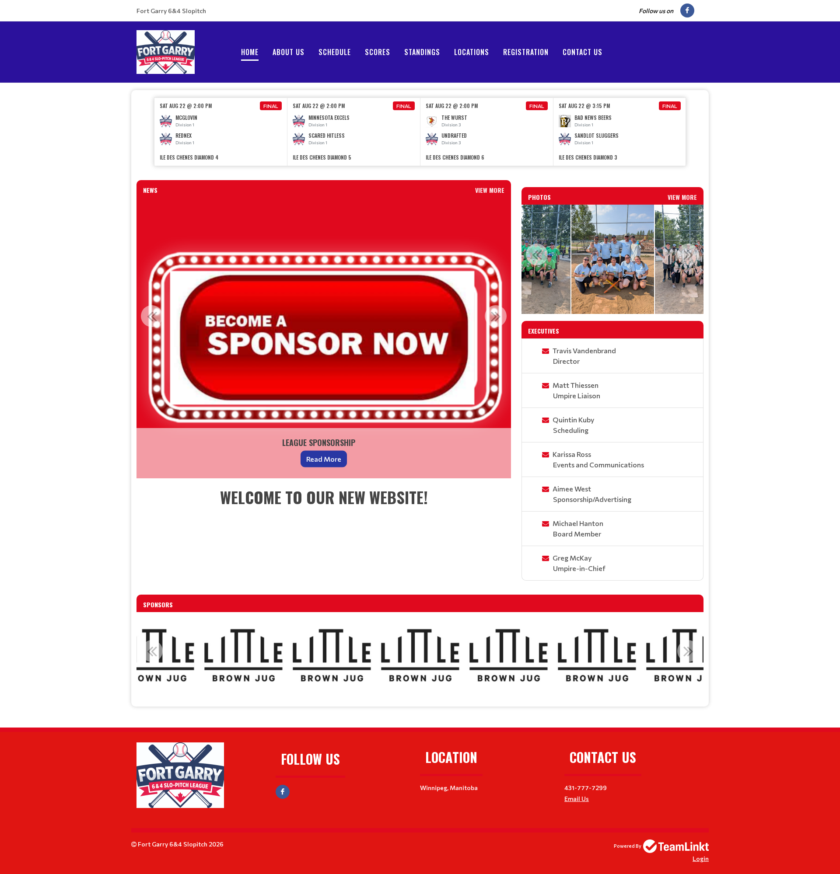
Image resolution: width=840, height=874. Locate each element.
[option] (220, 132)
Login (701, 858)
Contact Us (582, 52)
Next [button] (496, 316)
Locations (471, 52)
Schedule (334, 52)
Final (270, 106)
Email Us (576, 798)
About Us (288, 52)
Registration (526, 52)
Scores (377, 52)
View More (489, 190)
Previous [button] (152, 316)
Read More (323, 459)
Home (250, 52)
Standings (422, 52)
